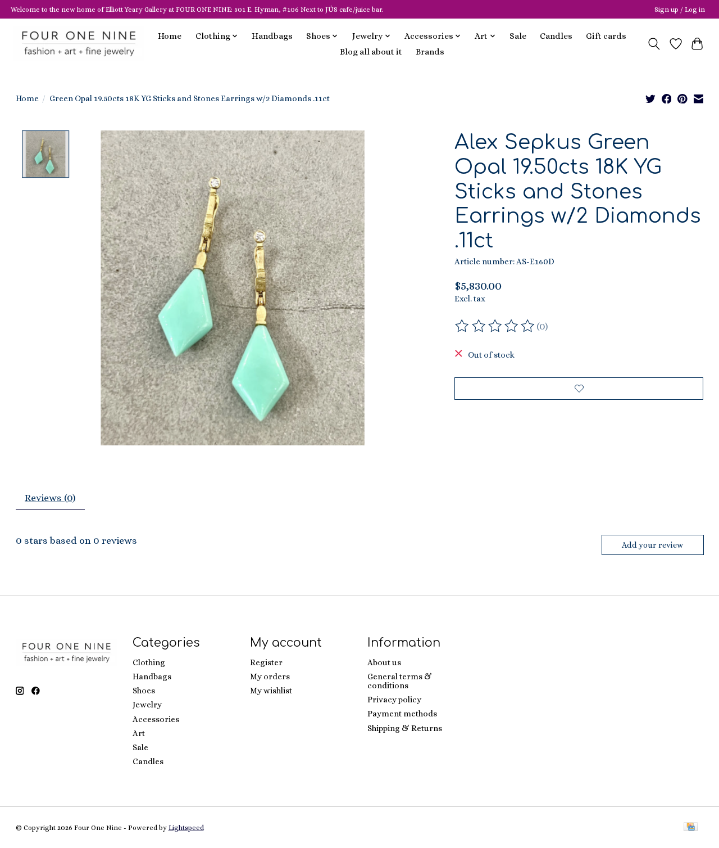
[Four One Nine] (78, 43)
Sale (517, 36)
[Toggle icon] (653, 44)
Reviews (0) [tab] (50, 497)
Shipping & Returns (404, 728)
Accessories (156, 719)
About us (384, 662)
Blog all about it (371, 52)
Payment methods (402, 713)
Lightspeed (186, 828)
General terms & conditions (399, 681)
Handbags (272, 36)
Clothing (149, 662)
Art (139, 733)
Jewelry (147, 704)
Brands (430, 52)
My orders (270, 676)
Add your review (652, 544)
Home (169, 36)
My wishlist (271, 690)
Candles (556, 36)
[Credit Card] (691, 827)
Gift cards (606, 36)
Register (266, 662)
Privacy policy (394, 699)
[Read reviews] (495, 326)
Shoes (144, 690)
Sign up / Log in (679, 9)
